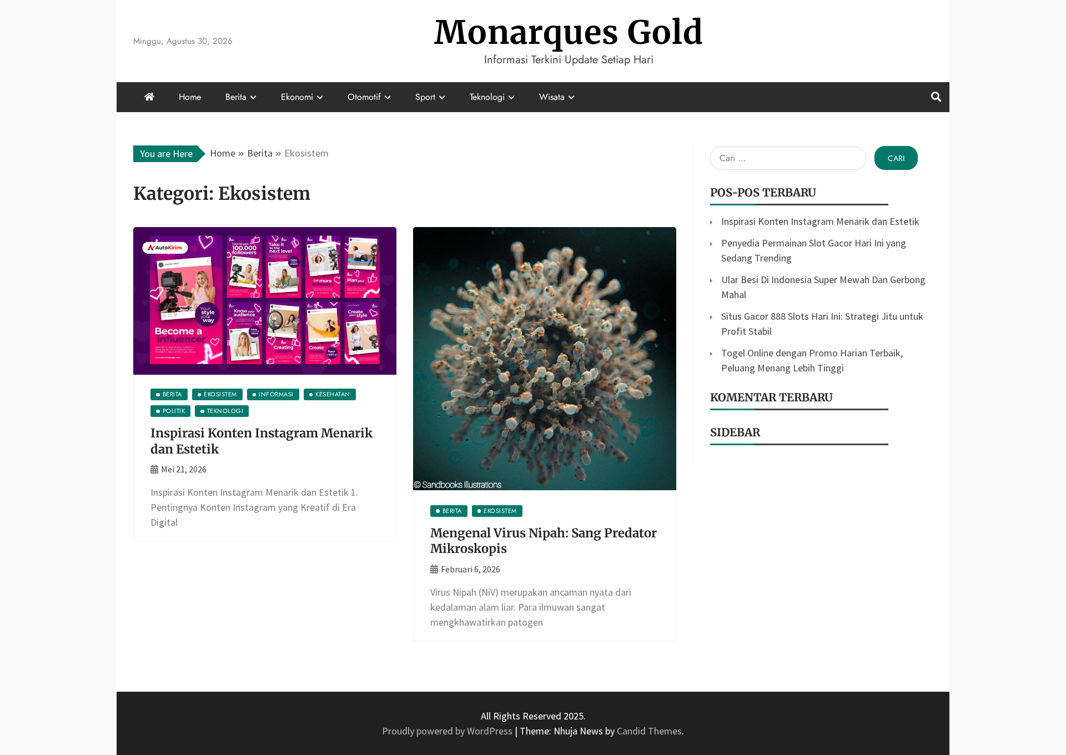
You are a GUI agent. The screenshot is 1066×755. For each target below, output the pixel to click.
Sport (425, 96)
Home (190, 96)
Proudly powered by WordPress (448, 730)
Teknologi (487, 96)
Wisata (552, 96)
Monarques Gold (568, 32)
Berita (236, 96)
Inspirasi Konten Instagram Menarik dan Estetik (820, 221)
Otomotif (364, 96)
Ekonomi (297, 96)
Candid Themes (649, 730)
